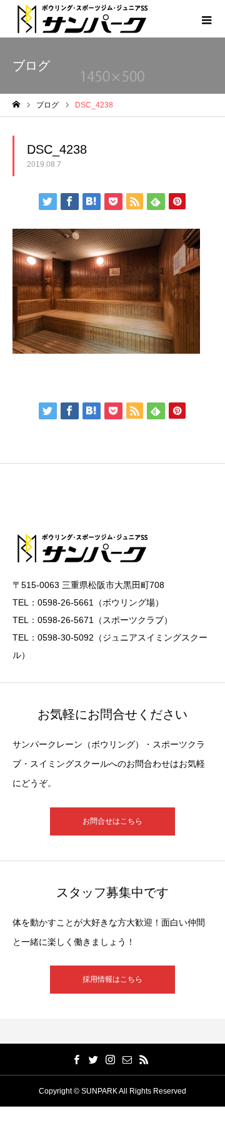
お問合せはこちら (112, 821)
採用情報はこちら (112, 979)
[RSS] (144, 1059)
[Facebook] (77, 1059)
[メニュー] (206, 18)
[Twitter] (94, 1059)
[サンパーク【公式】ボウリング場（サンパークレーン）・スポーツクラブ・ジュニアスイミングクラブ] (82, 18)
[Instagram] (110, 1059)
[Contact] (127, 1059)
